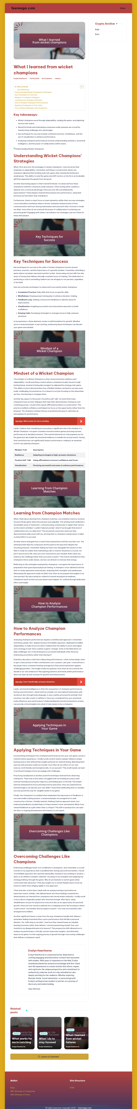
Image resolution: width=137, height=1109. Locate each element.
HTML (72, 1088)
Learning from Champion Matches (28, 100)
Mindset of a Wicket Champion (27, 97)
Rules (12, 1088)
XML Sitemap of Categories (22, 1091)
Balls (97, 29)
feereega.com (23, 8)
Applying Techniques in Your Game (28, 105)
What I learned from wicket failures (75, 1038)
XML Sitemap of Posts (20, 1095)
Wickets (16, 1033)
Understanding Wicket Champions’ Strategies (33, 92)
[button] (34, 989)
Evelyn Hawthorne (40, 950)
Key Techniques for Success (26, 95)
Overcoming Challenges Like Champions (31, 108)
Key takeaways (23, 90)
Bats (97, 34)
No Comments (47, 78)
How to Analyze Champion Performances (31, 103)
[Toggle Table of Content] (81, 86)
